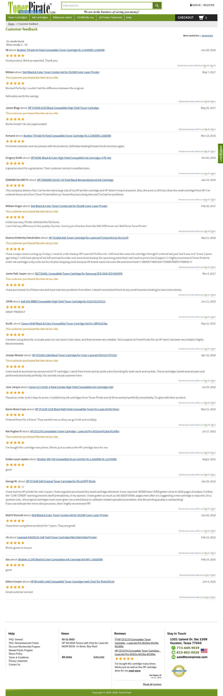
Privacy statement (18, 661)
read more (135, 670)
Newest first (207, 35)
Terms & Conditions (19, 657)
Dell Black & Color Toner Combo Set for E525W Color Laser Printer (61, 72)
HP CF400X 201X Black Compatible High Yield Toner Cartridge (63, 108)
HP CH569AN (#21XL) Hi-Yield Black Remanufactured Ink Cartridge (75, 180)
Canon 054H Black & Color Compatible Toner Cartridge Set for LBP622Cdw (64, 324)
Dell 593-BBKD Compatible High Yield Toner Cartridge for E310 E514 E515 (63, 301)
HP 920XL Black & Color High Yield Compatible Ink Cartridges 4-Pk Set (71, 158)
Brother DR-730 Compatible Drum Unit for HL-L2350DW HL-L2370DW (76, 459)
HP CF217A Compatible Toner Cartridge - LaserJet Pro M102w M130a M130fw (74, 431)
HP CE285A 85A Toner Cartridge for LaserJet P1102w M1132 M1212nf (88, 238)
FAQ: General (16, 639)
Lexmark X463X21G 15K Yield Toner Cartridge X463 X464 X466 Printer (57, 537)
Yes (205, 65)
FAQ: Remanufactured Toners (24, 643)
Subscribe (98, 656)
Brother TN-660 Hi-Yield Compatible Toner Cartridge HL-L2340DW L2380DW (60, 50)
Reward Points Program (21, 650)
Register (208, 5)
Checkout (186, 17)
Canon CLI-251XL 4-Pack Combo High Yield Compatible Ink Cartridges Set (71, 387)
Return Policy (15, 653)
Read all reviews (152, 684)
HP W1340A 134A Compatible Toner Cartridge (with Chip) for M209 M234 (72, 582)
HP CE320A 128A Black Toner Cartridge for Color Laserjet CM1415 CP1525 (74, 355)
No (212, 65)
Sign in (196, 5)
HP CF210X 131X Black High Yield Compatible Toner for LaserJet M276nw (77, 409)
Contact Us (14, 664)
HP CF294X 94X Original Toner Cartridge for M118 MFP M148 (60, 481)
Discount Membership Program (24, 646)
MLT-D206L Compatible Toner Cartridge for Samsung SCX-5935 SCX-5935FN (78, 274)
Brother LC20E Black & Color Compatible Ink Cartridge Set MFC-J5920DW (60, 559)
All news (67, 656)
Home (11, 24)
